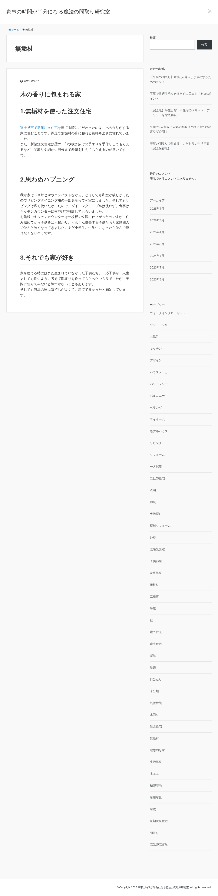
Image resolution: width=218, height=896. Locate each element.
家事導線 (156, 573)
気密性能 (156, 703)
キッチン (156, 348)
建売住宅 (156, 644)
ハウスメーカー (160, 372)
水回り (154, 714)
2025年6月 (157, 220)
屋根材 (154, 585)
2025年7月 (157, 208)
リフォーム (157, 454)
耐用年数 (156, 797)
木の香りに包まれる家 (50, 94)
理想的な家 (157, 750)
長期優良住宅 (159, 821)
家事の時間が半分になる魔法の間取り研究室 (58, 12)
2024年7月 (157, 255)
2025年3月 (157, 244)
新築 (153, 667)
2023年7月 (157, 267)
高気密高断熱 (159, 844)
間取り (154, 833)
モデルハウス (159, 431)
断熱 (153, 655)
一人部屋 (156, 466)
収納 (153, 490)
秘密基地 (156, 785)
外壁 (153, 537)
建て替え (156, 632)
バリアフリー (159, 384)
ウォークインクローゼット (168, 313)
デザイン (156, 360)
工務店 (154, 596)
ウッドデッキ (159, 325)
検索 (153, 37)
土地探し (156, 514)
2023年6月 (157, 279)
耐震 (153, 809)
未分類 (154, 691)
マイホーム (157, 419)
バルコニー (157, 395)
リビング (156, 443)
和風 (153, 502)
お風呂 (154, 336)
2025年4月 (157, 232)
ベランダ (156, 407)
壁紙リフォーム (160, 525)
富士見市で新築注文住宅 (39, 127)
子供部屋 (156, 561)
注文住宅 (156, 726)
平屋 (153, 608)
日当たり (156, 679)
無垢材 (154, 738)
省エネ (154, 773)
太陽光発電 (157, 549)
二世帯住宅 (157, 478)
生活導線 (156, 762)
